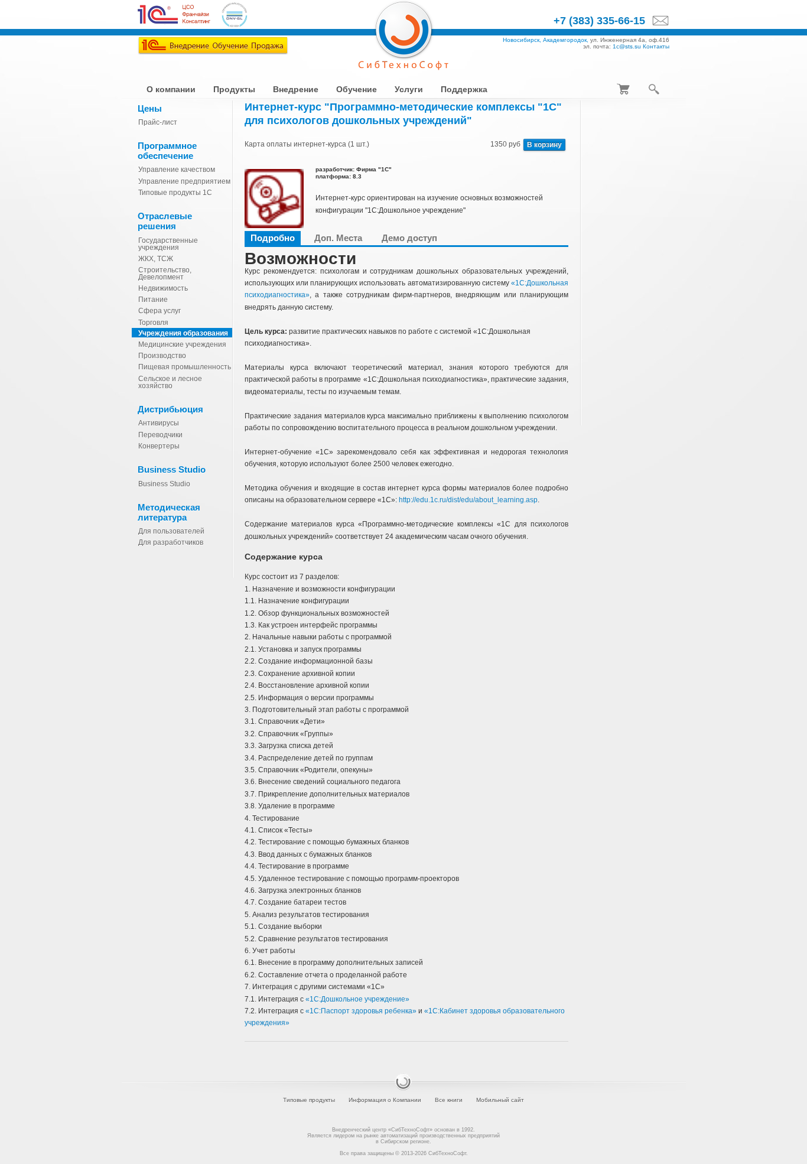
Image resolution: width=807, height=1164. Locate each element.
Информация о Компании (385, 1100)
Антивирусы (158, 423)
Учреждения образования (183, 333)
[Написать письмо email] (657, 21)
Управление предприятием (184, 181)
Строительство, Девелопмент (164, 273)
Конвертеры (159, 446)
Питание (153, 299)
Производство (162, 356)
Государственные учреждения (168, 244)
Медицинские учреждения (182, 344)
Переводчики (160, 435)
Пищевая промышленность (184, 367)
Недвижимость (163, 288)
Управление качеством (176, 169)
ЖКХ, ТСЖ (155, 259)
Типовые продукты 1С (175, 192)
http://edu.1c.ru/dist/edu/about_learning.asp (468, 500)
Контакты (656, 46)
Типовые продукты (309, 1100)
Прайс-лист (157, 122)
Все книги (449, 1100)
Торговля (153, 322)
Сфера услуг (159, 311)
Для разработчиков (170, 542)
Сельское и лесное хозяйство (170, 382)
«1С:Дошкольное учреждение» (357, 999)
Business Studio (164, 484)
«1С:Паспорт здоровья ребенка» (360, 1011)
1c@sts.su (627, 46)
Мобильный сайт (500, 1100)
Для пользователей (171, 531)
